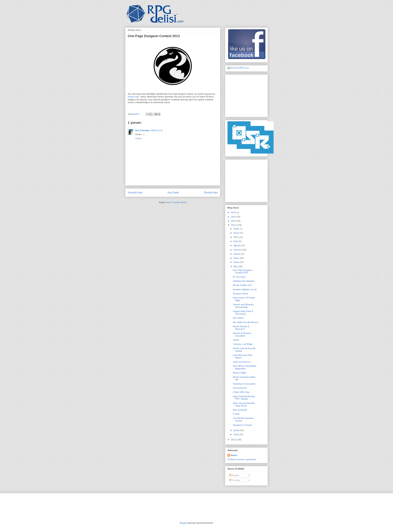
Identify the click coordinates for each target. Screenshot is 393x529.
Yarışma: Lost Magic (243, 344)
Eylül (236, 241)
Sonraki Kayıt (135, 192)
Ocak (236, 434)
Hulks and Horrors (242, 362)
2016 (233, 212)
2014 (233, 221)
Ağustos (237, 245)
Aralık (236, 228)
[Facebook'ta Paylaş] (156, 114)
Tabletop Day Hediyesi (244, 281)
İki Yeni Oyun (239, 277)
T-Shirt (236, 414)
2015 (233, 216)
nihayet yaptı (133, 97)
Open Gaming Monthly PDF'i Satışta (244, 397)
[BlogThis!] (150, 114)
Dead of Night (239, 372)
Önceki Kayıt (211, 192)
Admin (137, 114)
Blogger (183, 523)
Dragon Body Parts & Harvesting (243, 312)
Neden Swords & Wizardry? (241, 327)
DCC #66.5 (238, 318)
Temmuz (237, 249)
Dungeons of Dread (242, 425)
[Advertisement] (247, 95)
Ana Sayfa (173, 192)
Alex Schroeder (142, 130)
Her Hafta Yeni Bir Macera (245, 322)
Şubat (236, 430)
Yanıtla (138, 138)
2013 (233, 225)
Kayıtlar (235, 475)
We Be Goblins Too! (242, 285)
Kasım (236, 233)
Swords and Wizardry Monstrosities (243, 305)
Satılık (236, 340)
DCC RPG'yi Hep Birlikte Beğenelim (244, 367)
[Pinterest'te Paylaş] (159, 114)
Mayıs (236, 258)
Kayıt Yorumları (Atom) (176, 202)
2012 (233, 439)
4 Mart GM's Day (241, 392)
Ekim (236, 237)
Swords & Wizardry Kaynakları (242, 334)
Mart (236, 266)
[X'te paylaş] (153, 114)
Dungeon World (240, 293)
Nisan (236, 262)
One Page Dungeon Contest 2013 (242, 271)
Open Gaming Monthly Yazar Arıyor (244, 404)
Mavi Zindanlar (240, 410)
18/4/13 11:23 (157, 130)
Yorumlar (236, 480)
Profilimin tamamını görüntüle (242, 459)
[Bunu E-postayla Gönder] (147, 114)
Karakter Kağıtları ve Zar (245, 289)
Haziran (237, 254)
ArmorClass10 (240, 388)
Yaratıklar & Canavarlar (244, 384)
